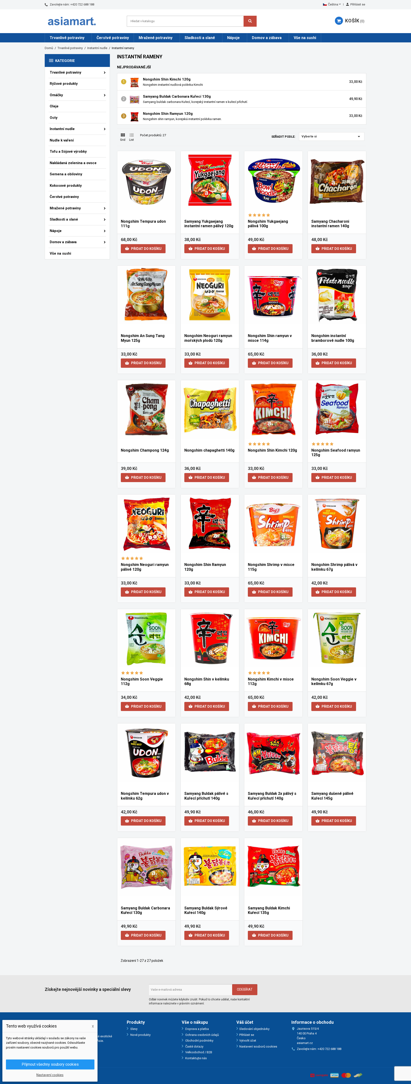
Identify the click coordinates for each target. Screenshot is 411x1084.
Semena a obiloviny (66, 174)
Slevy (133, 1029)
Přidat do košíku (143, 248)
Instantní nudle (62, 129)
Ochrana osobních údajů (202, 1035)
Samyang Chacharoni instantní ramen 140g (330, 223)
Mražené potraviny (155, 37)
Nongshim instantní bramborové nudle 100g (332, 338)
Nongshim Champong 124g (145, 450)
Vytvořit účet (247, 1040)
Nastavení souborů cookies (258, 1046)
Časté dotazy (194, 1046)
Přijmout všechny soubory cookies (50, 1064)
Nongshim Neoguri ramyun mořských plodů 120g (208, 338)
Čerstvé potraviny (113, 37)
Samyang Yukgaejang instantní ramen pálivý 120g (208, 223)
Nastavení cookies (50, 1075)
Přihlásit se (246, 1035)
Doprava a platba (197, 1029)
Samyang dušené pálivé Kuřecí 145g (332, 796)
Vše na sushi (305, 37)
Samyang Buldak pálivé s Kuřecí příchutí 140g (206, 796)
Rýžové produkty (64, 83)
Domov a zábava (267, 37)
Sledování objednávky (254, 1029)
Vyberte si (332, 136)
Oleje (54, 106)
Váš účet (244, 1022)
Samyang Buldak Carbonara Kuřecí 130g (177, 96)
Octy (54, 118)
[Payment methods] (336, 1075)
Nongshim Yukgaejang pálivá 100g (268, 223)
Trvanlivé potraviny (67, 37)
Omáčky (56, 95)
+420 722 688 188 (82, 4)
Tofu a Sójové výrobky (68, 151)
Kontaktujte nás (196, 1058)
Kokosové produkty (66, 185)
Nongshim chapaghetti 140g (209, 450)
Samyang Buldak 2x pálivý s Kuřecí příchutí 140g (272, 796)
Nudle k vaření (62, 140)
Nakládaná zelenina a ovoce (73, 163)
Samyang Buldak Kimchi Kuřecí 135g (269, 910)
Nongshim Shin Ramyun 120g (168, 113)
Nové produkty (140, 1035)
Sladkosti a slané (200, 37)
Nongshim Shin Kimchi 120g (167, 79)
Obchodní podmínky (199, 1040)
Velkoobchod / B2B (198, 1052)
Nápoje (233, 37)
